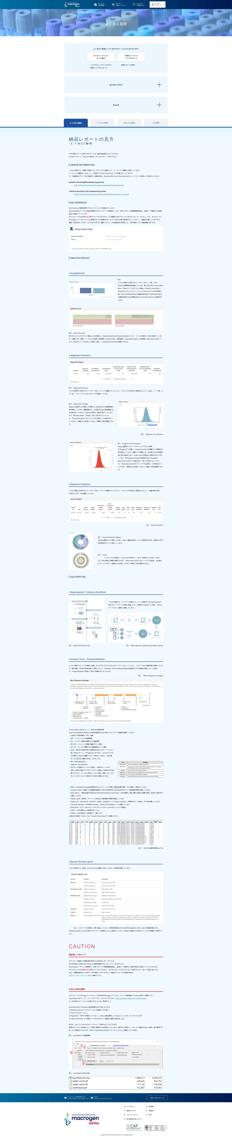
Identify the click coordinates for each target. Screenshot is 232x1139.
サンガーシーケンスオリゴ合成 (100, 56)
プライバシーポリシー (131, 1115)
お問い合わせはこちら (157, 1098)
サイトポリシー (129, 1106)
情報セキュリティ (130, 1110)
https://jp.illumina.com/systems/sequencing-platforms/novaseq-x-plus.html (101, 194)
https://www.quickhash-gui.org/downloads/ (131, 998)
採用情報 (150, 1106)
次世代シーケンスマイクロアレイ (131, 56)
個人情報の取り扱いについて (133, 1119)
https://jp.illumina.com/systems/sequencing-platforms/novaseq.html (99, 185)
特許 (148, 1115)
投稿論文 (150, 1110)
